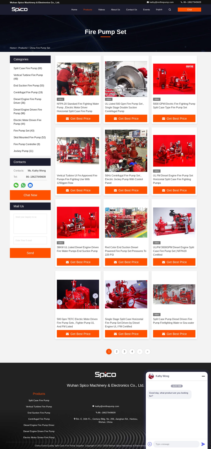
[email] (30, 185)
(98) (28, 111)
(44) (27, 122)
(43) (24, 130)
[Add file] (150, 444)
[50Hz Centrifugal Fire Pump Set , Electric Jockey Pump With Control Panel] (126, 151)
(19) (28, 92)
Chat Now (30, 195)
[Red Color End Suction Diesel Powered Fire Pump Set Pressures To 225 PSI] (126, 222)
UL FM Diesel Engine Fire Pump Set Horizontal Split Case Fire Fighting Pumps (173, 179)
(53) (29, 85)
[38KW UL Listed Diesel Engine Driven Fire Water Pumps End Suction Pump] (78, 222)
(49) (28, 77)
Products (87, 9)
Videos (101, 9)
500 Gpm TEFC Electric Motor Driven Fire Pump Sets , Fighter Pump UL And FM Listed (77, 323)
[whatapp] (23, 185)
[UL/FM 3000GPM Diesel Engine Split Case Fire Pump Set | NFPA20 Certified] (174, 222)
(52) (30, 137)
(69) (28, 68)
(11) (23, 151)
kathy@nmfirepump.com (162, 2)
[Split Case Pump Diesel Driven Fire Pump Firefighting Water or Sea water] (174, 294)
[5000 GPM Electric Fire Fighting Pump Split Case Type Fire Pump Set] (174, 79)
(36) (27, 101)
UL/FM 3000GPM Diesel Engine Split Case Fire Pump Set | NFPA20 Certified (173, 251)
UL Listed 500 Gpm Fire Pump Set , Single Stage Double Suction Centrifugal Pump (124, 107)
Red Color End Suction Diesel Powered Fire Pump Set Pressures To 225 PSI (125, 251)
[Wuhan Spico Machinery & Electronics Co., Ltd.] (19, 9)
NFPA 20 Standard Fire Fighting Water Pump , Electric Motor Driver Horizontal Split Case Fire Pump (78, 107)
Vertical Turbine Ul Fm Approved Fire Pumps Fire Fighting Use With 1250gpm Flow (77, 179)
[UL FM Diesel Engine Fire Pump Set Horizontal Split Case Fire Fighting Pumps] (174, 151)
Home (74, 9)
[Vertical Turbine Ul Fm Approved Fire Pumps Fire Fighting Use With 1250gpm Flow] (78, 151)
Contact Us (131, 9)
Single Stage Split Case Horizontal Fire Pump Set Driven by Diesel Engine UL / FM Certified (124, 323)
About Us (115, 9)
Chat (189, 9)
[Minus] (203, 376)
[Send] (203, 444)
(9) (27, 144)
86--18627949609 (192, 2)
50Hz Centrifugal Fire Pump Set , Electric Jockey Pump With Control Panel (124, 179)
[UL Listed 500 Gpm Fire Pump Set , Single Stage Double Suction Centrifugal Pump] (126, 79)
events (146, 9)
